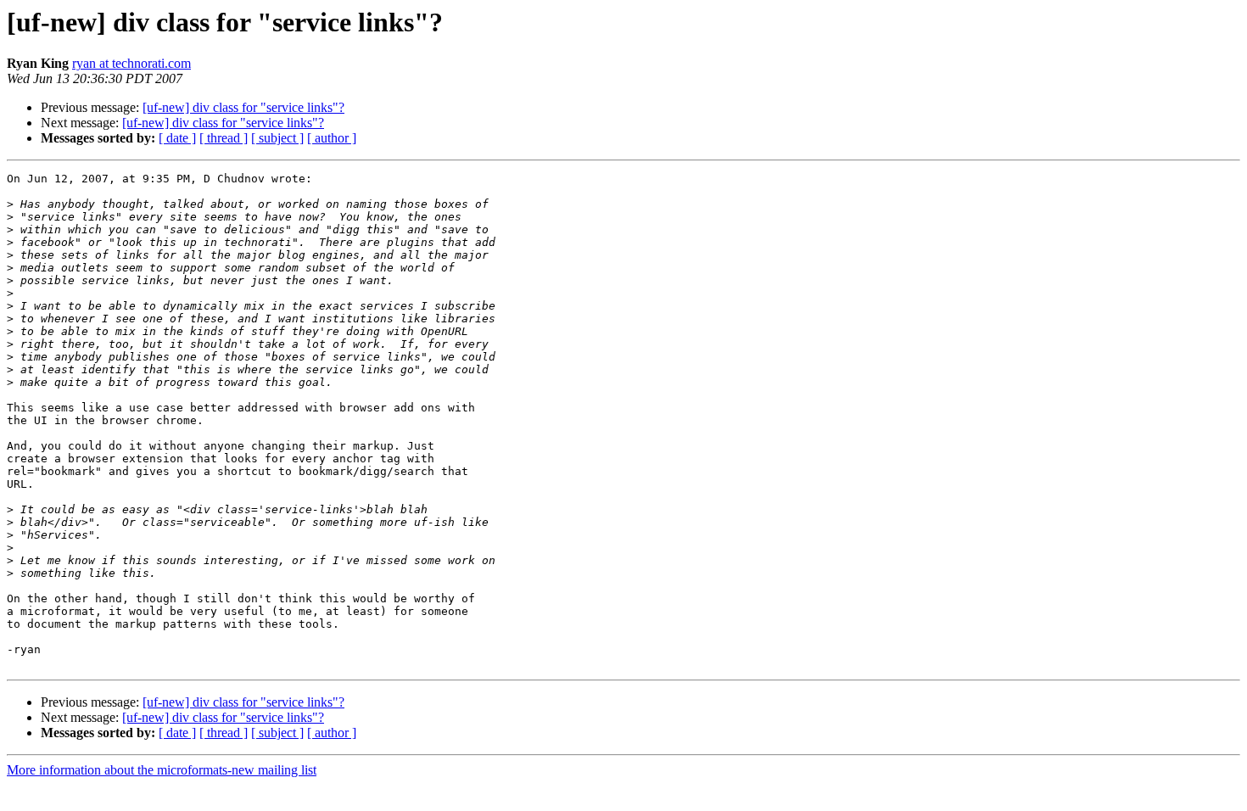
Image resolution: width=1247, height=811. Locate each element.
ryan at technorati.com (131, 63)
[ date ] (177, 138)
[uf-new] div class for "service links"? (243, 107)
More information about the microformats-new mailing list (161, 770)
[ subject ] (277, 138)
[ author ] (331, 138)
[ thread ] (223, 138)
